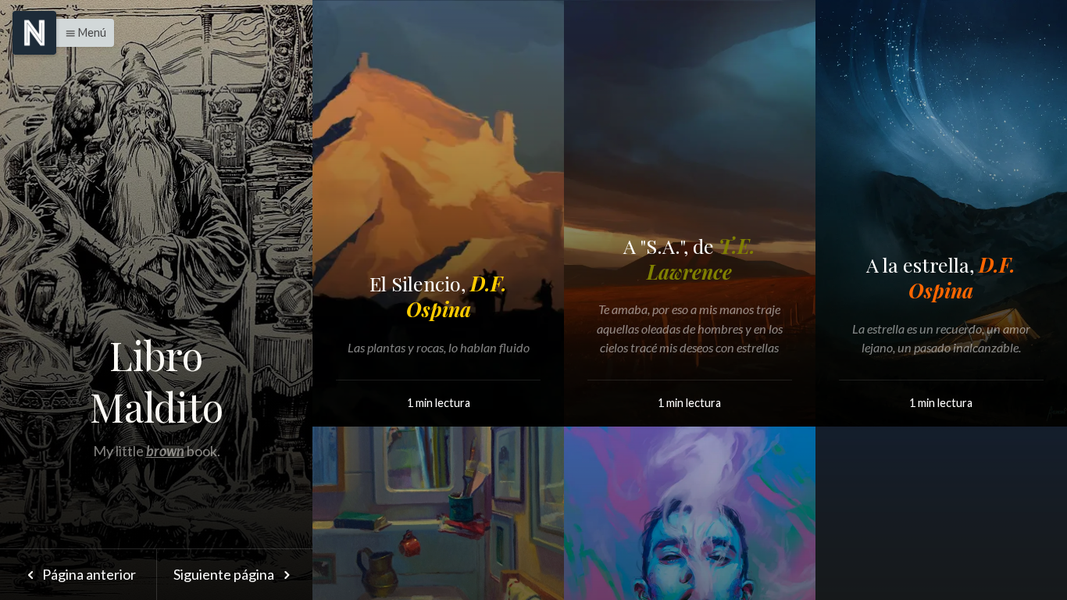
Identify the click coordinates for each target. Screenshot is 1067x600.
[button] (81, 33)
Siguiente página (225, 574)
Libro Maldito (156, 381)
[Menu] (34, 33)
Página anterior (88, 574)
